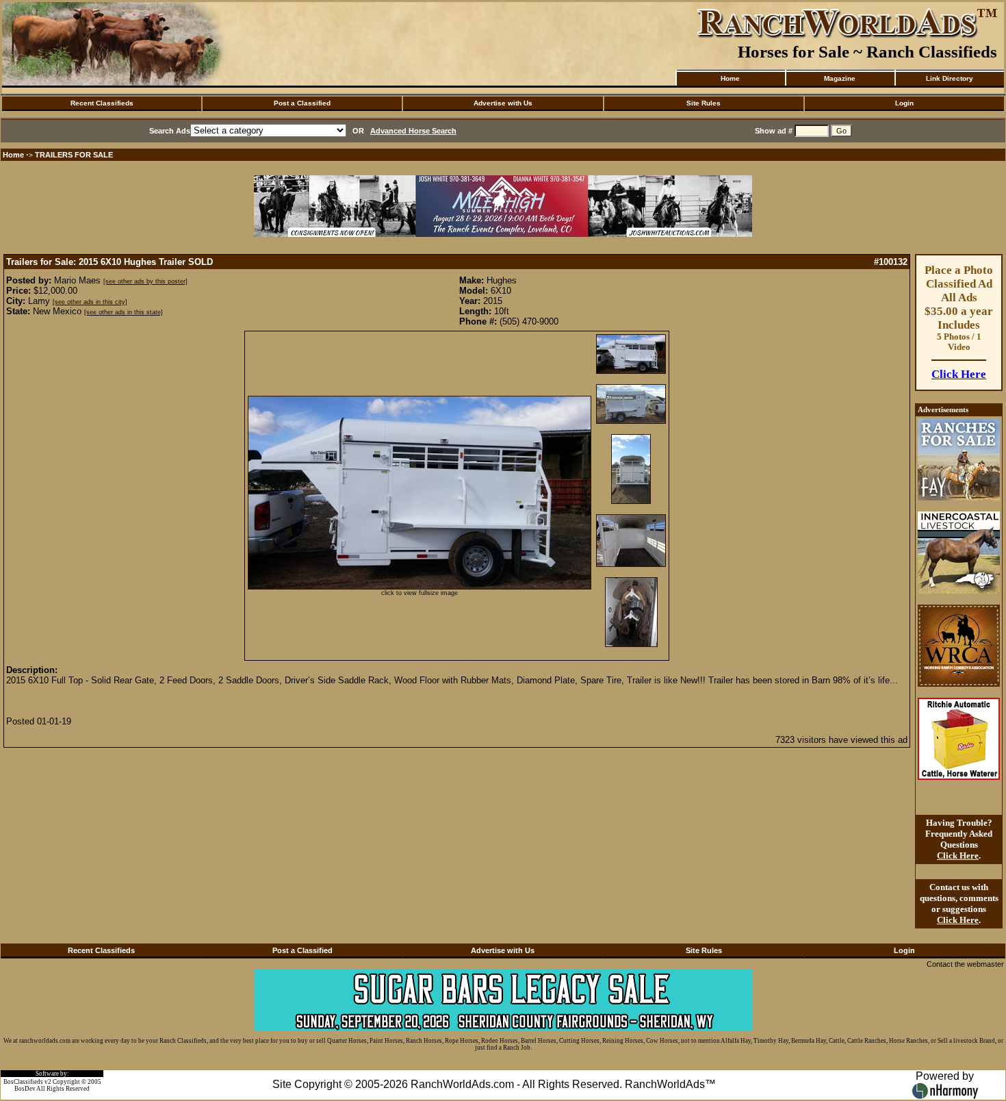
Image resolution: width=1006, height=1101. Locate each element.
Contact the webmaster (965, 964)
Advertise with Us (503, 103)
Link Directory (949, 78)
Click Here (958, 374)
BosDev (25, 1088)
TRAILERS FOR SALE (74, 155)
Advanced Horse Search (413, 131)
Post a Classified (302, 103)
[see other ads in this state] (123, 312)
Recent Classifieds (101, 103)
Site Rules (703, 103)
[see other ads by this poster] (145, 281)
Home (730, 78)
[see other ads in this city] (90, 302)
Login (904, 103)
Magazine (839, 78)
